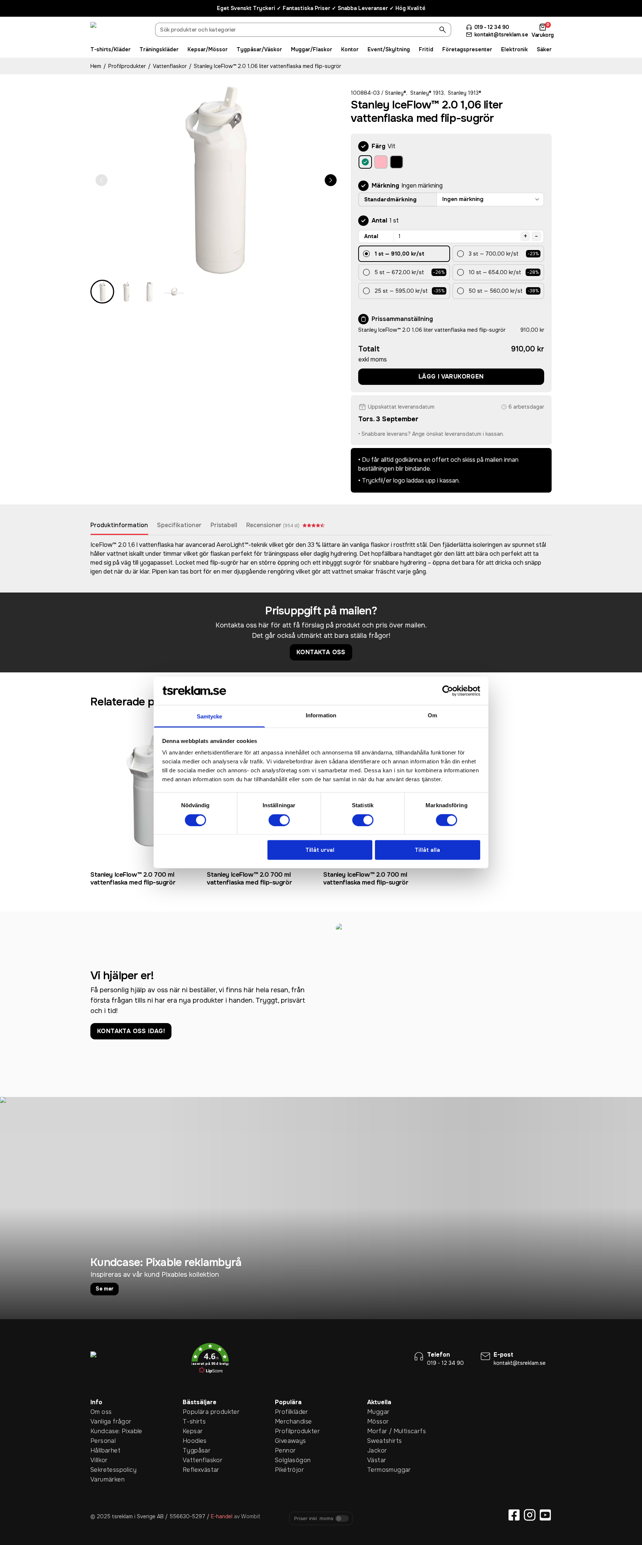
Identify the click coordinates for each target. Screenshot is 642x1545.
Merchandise (286, 1421)
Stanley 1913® (464, 93)
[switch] (279, 820)
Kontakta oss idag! (131, 1031)
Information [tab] (321, 715)
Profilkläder (286, 1412)
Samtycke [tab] (209, 716)
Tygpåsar (194, 1450)
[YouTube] (545, 1515)
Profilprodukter (127, 66)
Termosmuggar (378, 1470)
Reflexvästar (194, 1470)
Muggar (378, 1412)
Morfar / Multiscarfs (378, 1431)
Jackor (377, 1450)
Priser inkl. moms (313, 1518)
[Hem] (118, 31)
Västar (376, 1460)
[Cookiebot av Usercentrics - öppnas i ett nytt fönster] (447, 690)
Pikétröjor (286, 1470)
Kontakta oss (321, 652)
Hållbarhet (101, 1450)
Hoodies (194, 1441)
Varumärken (101, 1479)
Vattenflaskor (170, 66)
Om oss (101, 1412)
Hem (95, 66)
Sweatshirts (378, 1441)
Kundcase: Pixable (101, 1431)
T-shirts (194, 1421)
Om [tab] (432, 715)
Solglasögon (286, 1460)
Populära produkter (194, 1412)
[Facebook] (514, 1515)
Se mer (104, 1288)
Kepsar (193, 1431)
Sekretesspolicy (101, 1470)
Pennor (285, 1450)
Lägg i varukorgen (451, 376)
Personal (101, 1441)
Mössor (378, 1421)
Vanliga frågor (101, 1421)
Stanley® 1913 (427, 93)
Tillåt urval (319, 850)
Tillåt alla (427, 850)
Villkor (99, 1460)
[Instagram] (529, 1515)
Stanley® (395, 93)
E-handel (221, 1516)
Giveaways (286, 1441)
